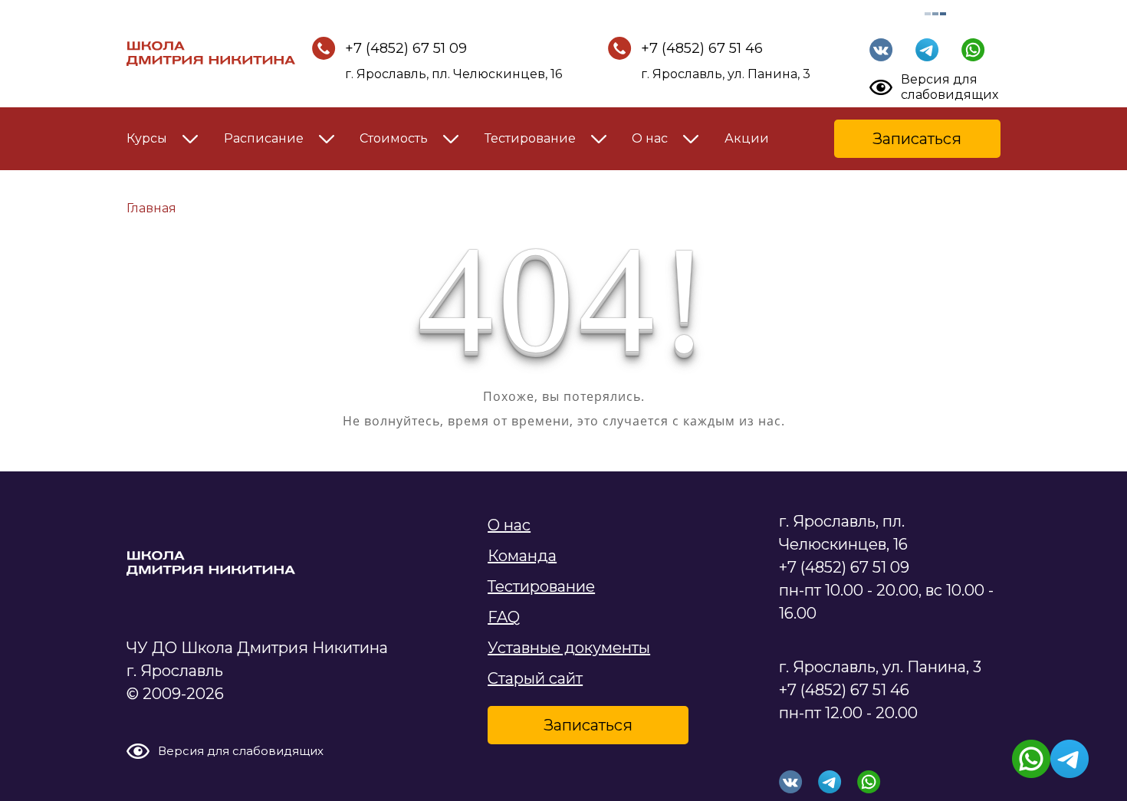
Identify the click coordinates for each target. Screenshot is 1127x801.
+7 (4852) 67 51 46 (702, 48)
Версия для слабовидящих (949, 87)
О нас (650, 138)
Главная (151, 208)
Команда (522, 556)
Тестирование (530, 138)
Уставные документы (569, 648)
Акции (746, 138)
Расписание (264, 138)
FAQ (504, 617)
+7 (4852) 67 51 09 (406, 48)
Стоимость (394, 138)
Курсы (147, 138)
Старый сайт (535, 678)
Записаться (916, 139)
